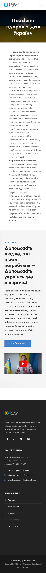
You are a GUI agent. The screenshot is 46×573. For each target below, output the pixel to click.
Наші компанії (13, 506)
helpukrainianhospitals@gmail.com (22, 480)
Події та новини (14, 526)
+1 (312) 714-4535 (21, 470)
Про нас (11, 500)
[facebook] (7, 439)
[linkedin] (14, 439)
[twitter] (21, 439)
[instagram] (28, 439)
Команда (11, 513)
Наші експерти (13, 520)
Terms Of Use (29, 560)
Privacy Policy (15, 560)
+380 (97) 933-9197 (25, 475)
